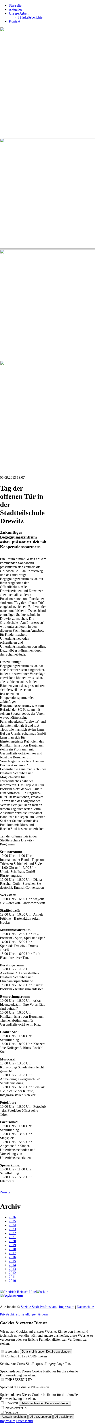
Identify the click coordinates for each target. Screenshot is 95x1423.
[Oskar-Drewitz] (42, 1292)
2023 (12, 1229)
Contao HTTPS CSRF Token (26, 1356)
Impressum (66, 1307)
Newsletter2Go (16, 1408)
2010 (12, 1281)
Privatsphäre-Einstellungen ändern (24, 1314)
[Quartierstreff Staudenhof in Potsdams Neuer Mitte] (11, 1296)
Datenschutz (85, 1307)
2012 (12, 1273)
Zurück (5, 1192)
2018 (12, 1249)
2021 (12, 1237)
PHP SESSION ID (18, 1379)
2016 (12, 1257)
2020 (12, 1241)
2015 (12, 1261)
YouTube (11, 1412)
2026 (12, 1217)
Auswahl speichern (14, 1416)
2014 (12, 1265)
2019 (12, 1245)
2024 (12, 1225)
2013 (12, 1269)
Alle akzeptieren (40, 1416)
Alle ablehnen (63, 1416)
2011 (12, 1277)
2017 (12, 1253)
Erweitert (11, 1403)
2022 (12, 1233)
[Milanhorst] (18, 1292)
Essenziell (12, 1351)
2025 (12, 1221)
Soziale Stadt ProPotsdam (39, 1307)
